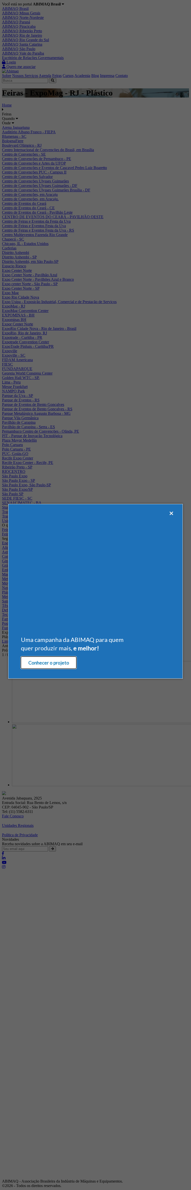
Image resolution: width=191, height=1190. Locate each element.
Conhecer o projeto (48, 662)
